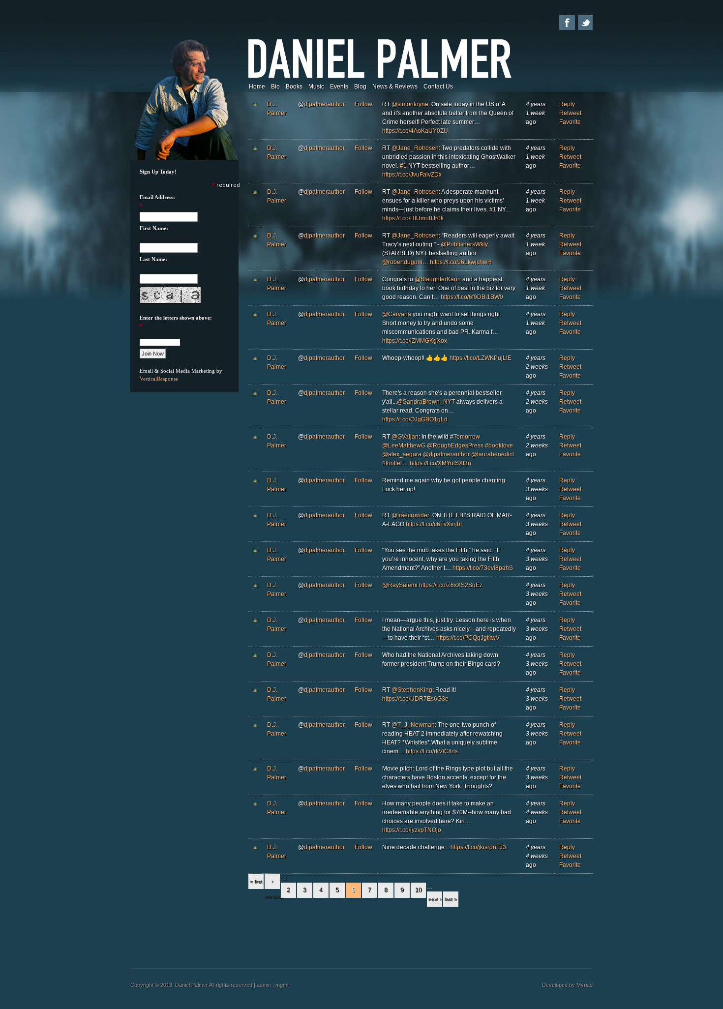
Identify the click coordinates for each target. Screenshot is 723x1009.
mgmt (282, 985)
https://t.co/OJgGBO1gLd (415, 419)
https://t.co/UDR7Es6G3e (415, 698)
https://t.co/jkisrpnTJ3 (478, 847)
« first (256, 881)
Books (294, 86)
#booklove (499, 445)
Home (257, 86)
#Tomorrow (465, 436)
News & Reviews (395, 86)
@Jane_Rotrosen (415, 148)
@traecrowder (410, 515)
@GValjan (405, 436)
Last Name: (153, 259)
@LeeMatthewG (403, 445)
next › (434, 899)
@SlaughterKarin (438, 279)
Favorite (570, 122)
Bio (275, 86)
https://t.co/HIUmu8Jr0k (413, 218)
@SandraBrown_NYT (426, 401)
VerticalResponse (159, 379)
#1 (403, 165)
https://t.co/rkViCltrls (432, 751)
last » (451, 899)
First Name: (154, 228)
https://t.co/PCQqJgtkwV (468, 637)
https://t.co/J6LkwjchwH (461, 262)
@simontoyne (410, 104)
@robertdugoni (402, 262)
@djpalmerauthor (446, 454)
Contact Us (438, 86)
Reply (567, 104)
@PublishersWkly (464, 244)
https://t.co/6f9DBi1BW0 (472, 297)
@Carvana (396, 314)
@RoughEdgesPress (455, 445)
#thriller (392, 463)
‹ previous (272, 884)
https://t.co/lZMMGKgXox (414, 340)
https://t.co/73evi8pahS (482, 567)
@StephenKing (412, 689)
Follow (363, 104)
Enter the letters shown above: (176, 318)
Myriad (584, 985)
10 (418, 890)
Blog (360, 86)
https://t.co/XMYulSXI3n (440, 463)
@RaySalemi (400, 585)
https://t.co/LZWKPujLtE (481, 358)
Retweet (570, 113)
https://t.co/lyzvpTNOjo (411, 830)
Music (316, 86)
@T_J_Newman (413, 724)
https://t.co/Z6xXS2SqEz (450, 585)
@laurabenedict (492, 454)
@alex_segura (402, 454)
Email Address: (157, 197)
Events (339, 86)
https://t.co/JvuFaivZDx (412, 174)
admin (264, 985)
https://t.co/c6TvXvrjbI (434, 524)
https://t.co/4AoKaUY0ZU (415, 130)
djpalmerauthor (324, 104)
